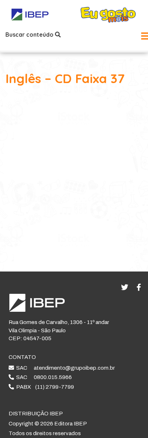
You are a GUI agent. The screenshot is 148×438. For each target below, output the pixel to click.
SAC (64, 368)
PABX (44, 387)
